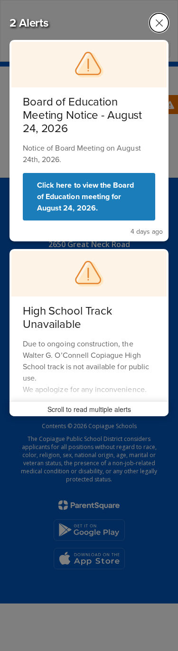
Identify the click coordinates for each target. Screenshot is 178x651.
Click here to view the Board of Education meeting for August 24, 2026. (85, 196)
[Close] (159, 22)
